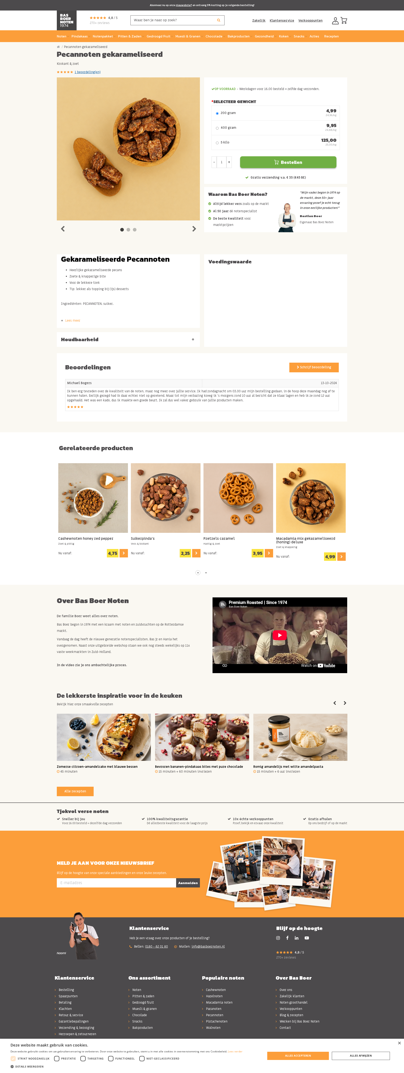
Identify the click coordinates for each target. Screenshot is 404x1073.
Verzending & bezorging (76, 1028)
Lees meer (72, 320)
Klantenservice (282, 21)
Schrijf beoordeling (315, 367)
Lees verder (235, 1051)
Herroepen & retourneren (77, 1034)
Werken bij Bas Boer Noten (299, 1021)
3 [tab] (135, 230)
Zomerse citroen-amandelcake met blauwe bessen (97, 767)
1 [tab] (122, 230)
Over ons (285, 990)
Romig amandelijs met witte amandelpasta (288, 767)
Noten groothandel (293, 1002)
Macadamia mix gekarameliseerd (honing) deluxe (305, 540)
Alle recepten (75, 791)
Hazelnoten (214, 996)
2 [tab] (128, 230)
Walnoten (213, 1028)
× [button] (399, 1043)
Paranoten (213, 1009)
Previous (62, 228)
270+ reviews (100, 23)
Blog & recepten (291, 1015)
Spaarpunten (68, 996)
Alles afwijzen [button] (361, 1055)
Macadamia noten (219, 1002)
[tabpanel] (128, 148)
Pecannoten (214, 1015)
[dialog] (202, 1056)
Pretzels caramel (219, 539)
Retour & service (70, 1015)
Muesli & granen (144, 1009)
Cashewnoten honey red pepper (85, 539)
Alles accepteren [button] (298, 1055)
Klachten (65, 1009)
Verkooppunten (310, 21)
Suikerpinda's (143, 539)
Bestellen (291, 162)
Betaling (65, 1002)
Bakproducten (142, 1028)
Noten (136, 990)
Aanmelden (188, 882)
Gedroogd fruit (143, 1002)
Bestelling (66, 990)
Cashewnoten (215, 990)
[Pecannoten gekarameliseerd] (128, 148)
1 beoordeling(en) (88, 72)
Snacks (137, 1021)
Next (194, 228)
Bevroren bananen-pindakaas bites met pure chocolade (199, 767)
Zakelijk (259, 21)
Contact (285, 1028)
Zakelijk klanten (291, 996)
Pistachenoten (216, 1021)
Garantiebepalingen (73, 1021)
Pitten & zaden (143, 996)
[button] (198, 572)
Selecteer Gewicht (234, 101)
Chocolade (139, 1015)
